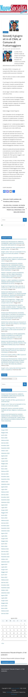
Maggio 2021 (4, 572)
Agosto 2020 (4, 595)
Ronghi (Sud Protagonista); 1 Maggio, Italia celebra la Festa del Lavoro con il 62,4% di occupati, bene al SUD (12, 301)
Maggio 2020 (4, 603)
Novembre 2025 (5, 448)
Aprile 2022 (4, 543)
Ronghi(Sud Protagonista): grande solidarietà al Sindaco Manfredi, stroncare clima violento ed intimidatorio (13, 350)
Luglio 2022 (4, 536)
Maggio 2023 (4, 512)
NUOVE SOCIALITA (16, 49)
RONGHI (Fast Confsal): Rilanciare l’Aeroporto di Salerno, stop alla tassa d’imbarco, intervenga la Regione (13, 323)
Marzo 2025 (4, 468)
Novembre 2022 (5, 528)
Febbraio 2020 (5, 611)
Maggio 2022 (4, 541)
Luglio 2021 (4, 567)
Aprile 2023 (4, 515)
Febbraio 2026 (5, 440)
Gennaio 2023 (4, 523)
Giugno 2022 (4, 538)
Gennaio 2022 (4, 551)
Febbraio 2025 (5, 471)
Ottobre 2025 (4, 450)
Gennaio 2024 (4, 494)
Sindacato (5, 32)
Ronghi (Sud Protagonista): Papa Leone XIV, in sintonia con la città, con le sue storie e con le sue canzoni (13, 287)
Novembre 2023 (5, 500)
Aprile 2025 (4, 466)
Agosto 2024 (4, 487)
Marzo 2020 (4, 608)
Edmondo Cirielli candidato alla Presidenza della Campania (12, 200)
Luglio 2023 (4, 507)
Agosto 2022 (4, 533)
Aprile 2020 (4, 605)
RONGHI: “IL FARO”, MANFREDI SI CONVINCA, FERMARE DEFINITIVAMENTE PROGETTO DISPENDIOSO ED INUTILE (12, 281)
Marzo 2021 (4, 577)
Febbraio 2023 (5, 520)
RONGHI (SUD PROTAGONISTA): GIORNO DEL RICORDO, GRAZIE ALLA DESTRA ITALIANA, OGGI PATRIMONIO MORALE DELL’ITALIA (13, 343)
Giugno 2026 (4, 430)
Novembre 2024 (5, 479)
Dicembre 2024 (5, 476)
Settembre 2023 (5, 502)
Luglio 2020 (4, 598)
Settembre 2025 (5, 453)
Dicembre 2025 (5, 445)
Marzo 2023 (4, 518)
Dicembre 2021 (5, 554)
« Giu (2, 643)
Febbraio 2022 (5, 549)
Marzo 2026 (4, 437)
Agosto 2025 (4, 456)
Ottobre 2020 (4, 590)
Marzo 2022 (4, 546)
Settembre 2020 (5, 593)
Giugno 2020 (4, 600)
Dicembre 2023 (5, 497)
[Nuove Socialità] (14, 6)
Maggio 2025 (4, 463)
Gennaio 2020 (4, 613)
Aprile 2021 (4, 574)
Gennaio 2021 (4, 582)
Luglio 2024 (4, 489)
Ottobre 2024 (4, 481)
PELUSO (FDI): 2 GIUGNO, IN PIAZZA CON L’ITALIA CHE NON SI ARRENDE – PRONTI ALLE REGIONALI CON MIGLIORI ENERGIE (13, 208)
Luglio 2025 (4, 458)
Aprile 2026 (4, 435)
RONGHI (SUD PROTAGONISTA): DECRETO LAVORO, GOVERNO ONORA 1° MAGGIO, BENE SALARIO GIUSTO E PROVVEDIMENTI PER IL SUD (13, 307)
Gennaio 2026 (4, 443)
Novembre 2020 (5, 587)
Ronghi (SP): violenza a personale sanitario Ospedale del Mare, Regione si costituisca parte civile (13, 259)
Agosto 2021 (4, 564)
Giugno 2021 (4, 569)
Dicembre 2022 (5, 525)
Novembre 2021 (5, 556)
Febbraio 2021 (5, 580)
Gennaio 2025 (4, 474)
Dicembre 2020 (5, 585)
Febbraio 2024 (5, 492)
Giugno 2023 (4, 510)
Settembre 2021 (5, 562)
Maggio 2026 (4, 432)
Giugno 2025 (4, 461)
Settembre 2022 (5, 531)
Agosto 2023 (4, 505)
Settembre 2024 (5, 484)
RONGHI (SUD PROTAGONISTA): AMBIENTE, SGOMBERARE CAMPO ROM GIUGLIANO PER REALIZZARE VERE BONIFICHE (12, 243)
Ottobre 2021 (4, 559)
